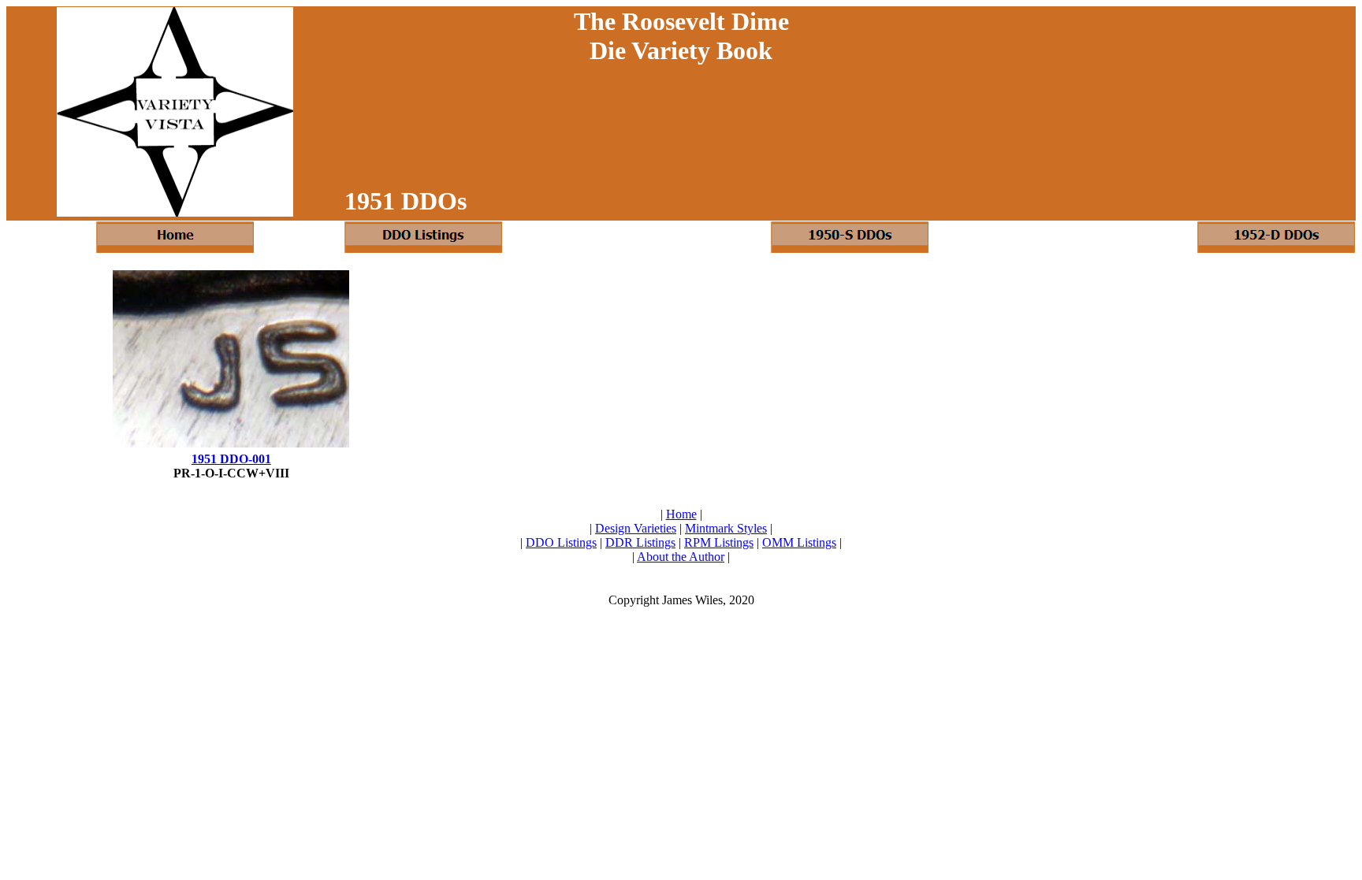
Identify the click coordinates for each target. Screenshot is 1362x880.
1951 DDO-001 (231, 459)
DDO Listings (561, 542)
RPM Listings (719, 542)
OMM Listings (799, 542)
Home (681, 514)
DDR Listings (640, 542)
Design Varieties (635, 528)
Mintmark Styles (726, 528)
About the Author (680, 556)
